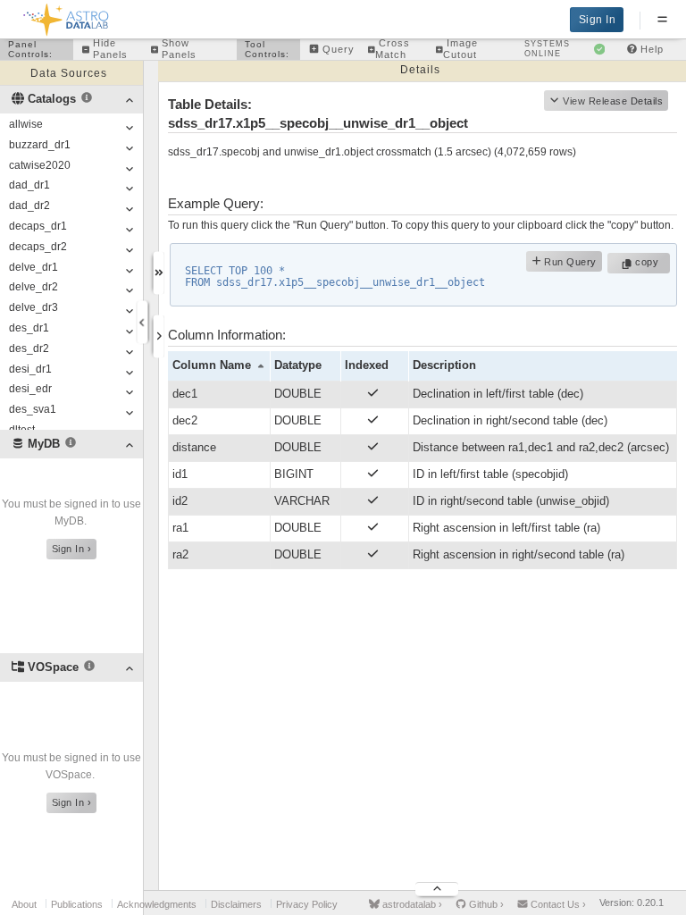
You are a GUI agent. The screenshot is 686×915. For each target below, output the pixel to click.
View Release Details (613, 101)
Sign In (597, 19)
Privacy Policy (307, 904)
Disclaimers (236, 904)
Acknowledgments (157, 904)
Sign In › (72, 548)
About (24, 904)
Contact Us (557, 904)
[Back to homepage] (66, 16)
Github (485, 904)
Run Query (569, 261)
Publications (77, 904)
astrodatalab (411, 904)
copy (648, 261)
